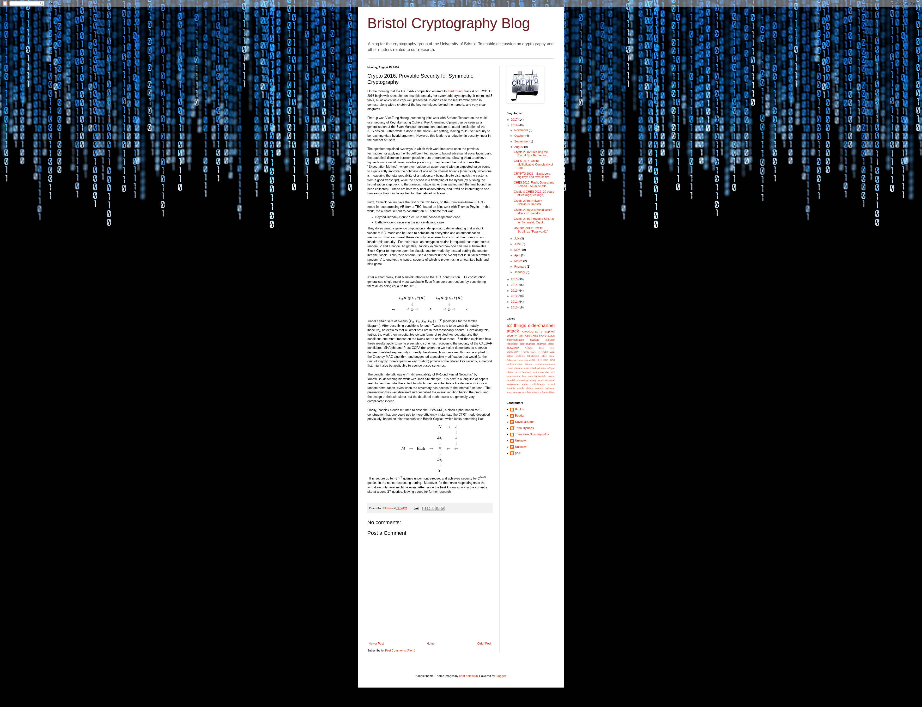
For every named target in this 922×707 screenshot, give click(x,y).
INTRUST (543, 351)
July (517, 238)
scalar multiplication (533, 384)
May (517, 250)
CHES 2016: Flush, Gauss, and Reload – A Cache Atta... (534, 184)
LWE (552, 351)
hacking (526, 372)
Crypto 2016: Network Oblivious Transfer (528, 202)
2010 (514, 307)
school (551, 384)
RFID (539, 360)
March (518, 261)
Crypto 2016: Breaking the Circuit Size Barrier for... (531, 153)
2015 (514, 279)
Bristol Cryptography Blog (448, 23)
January (520, 272)
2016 (514, 125)
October (519, 135)
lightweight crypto (544, 376)
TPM (552, 360)
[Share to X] (433, 508)
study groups (514, 392)
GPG (526, 351)
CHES (534, 335)
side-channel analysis (533, 343)
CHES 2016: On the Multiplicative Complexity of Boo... (533, 164)
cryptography (532, 331)
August (519, 147)
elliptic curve (514, 372)
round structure (546, 380)
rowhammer (513, 384)
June (518, 244)
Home (431, 643)
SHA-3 (542, 335)
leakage (534, 339)
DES (541, 348)
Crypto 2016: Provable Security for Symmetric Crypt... (534, 220)
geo (517, 453)
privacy (532, 380)
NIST (544, 356)
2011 (514, 301)
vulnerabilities (547, 392)
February (520, 266)
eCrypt (551, 368)
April (517, 255)
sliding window (534, 388)
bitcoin (529, 364)
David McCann (524, 422)
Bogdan (520, 415)
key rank (527, 376)
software (550, 388)
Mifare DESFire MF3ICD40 (523, 356)
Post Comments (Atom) (400, 650)
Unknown (521, 440)
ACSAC (529, 348)
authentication (514, 364)
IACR (533, 351)
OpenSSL (529, 360)
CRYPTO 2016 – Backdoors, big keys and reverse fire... (533, 175)
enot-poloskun (468, 676)
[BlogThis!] (428, 508)
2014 (514, 285)
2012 (514, 296)
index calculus (541, 372)
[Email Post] (416, 508)
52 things (516, 325)
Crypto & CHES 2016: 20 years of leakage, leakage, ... (534, 193)
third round (455, 91)
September (521, 141)
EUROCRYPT (514, 351)
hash (521, 335)
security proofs (515, 388)
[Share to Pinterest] (442, 508)
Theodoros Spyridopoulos (532, 434)
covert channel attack (519, 368)
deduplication (539, 368)
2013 (514, 290)
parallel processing (517, 380)
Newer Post (376, 643)
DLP (552, 348)
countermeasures (545, 364)
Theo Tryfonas (524, 428)
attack (551, 335)
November (521, 130)
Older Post (484, 643)
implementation (515, 339)
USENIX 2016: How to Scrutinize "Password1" (531, 229)
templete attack (530, 392)
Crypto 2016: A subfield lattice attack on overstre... (533, 211)
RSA (545, 360)
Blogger (501, 676)
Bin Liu (519, 409)
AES (527, 335)
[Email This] (424, 508)
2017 (514, 119)
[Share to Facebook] (437, 508)
